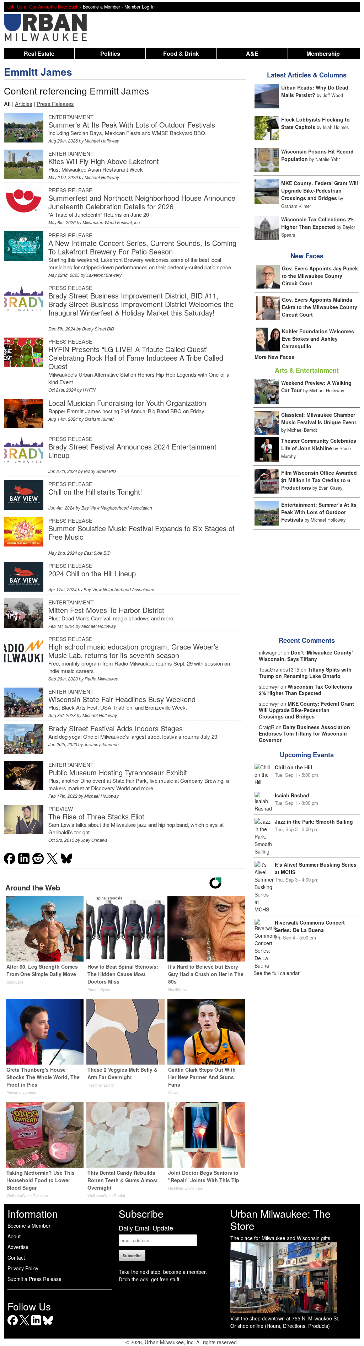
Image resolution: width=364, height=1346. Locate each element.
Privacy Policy (22, 1268)
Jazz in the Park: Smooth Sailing (314, 821)
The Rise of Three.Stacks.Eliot (96, 816)
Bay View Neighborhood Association (116, 508)
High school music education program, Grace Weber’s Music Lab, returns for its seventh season (133, 650)
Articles (23, 103)
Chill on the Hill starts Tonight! (95, 491)
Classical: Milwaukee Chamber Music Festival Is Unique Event (318, 418)
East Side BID (97, 553)
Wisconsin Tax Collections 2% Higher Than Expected (317, 223)
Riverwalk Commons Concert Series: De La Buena (310, 926)
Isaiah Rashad (292, 795)
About (14, 1236)
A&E (252, 53)
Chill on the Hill (293, 767)
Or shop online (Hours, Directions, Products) (280, 1325)
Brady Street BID (98, 328)
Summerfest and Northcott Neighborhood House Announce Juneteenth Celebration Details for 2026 (141, 202)
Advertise (17, 1246)
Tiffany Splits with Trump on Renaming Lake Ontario (305, 672)
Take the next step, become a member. (163, 1271)
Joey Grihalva (94, 840)
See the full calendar (276, 972)
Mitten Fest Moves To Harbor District (106, 610)
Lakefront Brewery (104, 275)
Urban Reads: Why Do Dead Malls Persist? (314, 91)
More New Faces (274, 356)
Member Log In (139, 7)
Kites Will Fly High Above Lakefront (103, 161)
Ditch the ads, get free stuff (149, 1279)
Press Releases (55, 103)
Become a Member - (103, 7)
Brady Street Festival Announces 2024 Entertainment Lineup (132, 450)
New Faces (306, 255)
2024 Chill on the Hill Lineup (92, 573)
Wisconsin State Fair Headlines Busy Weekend (122, 699)
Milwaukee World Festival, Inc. (111, 222)
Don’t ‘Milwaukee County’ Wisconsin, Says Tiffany (306, 655)
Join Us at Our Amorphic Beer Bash (43, 7)
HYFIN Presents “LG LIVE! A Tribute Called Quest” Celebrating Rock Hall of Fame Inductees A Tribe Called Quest (135, 357)
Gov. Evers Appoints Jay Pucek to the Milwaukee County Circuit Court (320, 276)
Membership (323, 53)
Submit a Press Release (34, 1278)
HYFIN (89, 390)
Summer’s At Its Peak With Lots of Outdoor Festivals (131, 124)
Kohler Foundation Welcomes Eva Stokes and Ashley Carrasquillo (318, 339)
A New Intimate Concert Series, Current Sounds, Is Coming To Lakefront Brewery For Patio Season (142, 247)
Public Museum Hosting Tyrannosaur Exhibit (117, 772)
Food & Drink (181, 53)
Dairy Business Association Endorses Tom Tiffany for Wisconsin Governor (304, 733)
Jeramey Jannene (101, 744)
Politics (110, 53)
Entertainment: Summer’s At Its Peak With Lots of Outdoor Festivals (319, 512)
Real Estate (39, 53)
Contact (16, 1257)
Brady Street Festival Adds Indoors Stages (115, 728)
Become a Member (28, 1225)
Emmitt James (38, 71)
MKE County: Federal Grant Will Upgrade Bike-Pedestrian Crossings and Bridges (319, 190)
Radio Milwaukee (101, 678)
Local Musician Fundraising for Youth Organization (127, 403)
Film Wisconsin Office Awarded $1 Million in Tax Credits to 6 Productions (319, 480)
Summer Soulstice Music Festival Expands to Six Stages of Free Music (141, 532)
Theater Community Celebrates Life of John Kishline (318, 444)
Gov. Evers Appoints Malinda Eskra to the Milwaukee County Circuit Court (319, 307)
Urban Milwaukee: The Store (280, 1219)
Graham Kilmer (99, 419)
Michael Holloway (102, 141)
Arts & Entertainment (307, 370)
